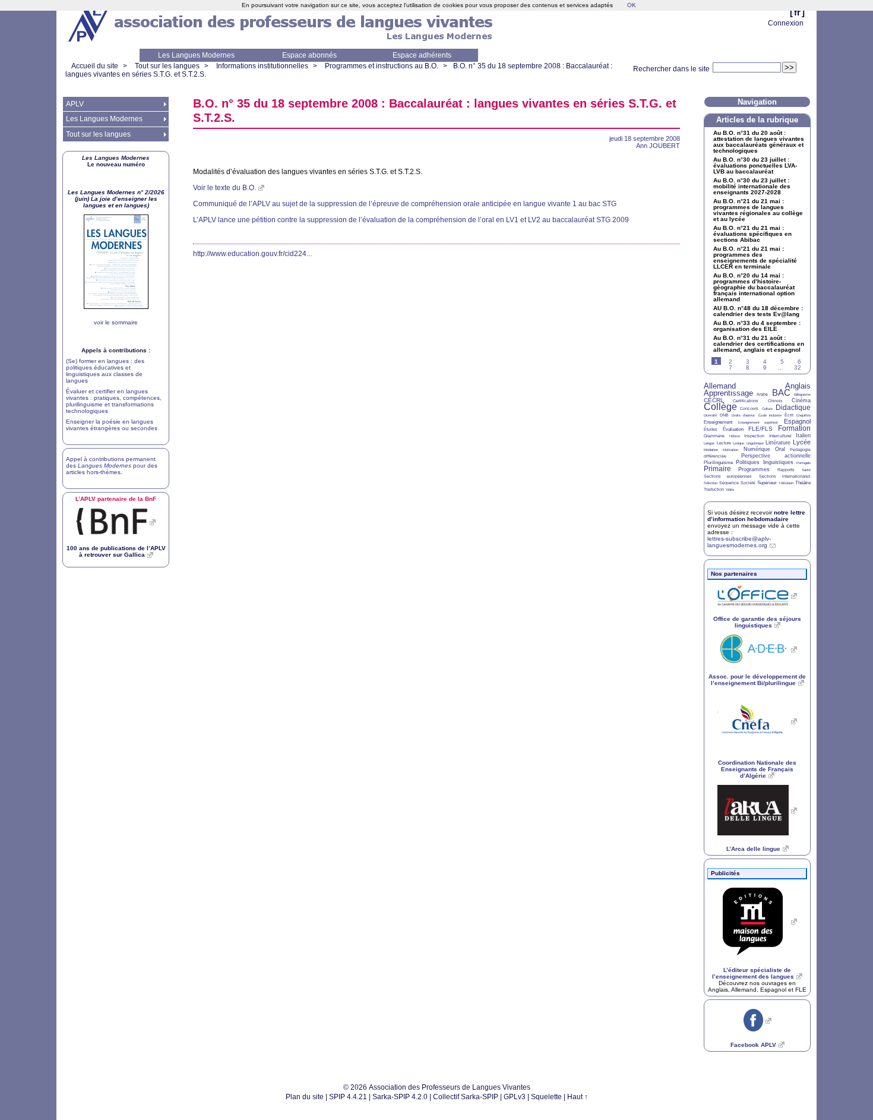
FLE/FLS (760, 428)
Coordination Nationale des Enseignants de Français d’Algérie (757, 769)
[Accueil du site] (89, 24)
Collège (720, 407)
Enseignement (718, 422)
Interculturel (780, 436)
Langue (709, 443)
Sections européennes (728, 476)
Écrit (789, 415)
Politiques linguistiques (764, 462)
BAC (781, 392)
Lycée (802, 442)
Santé (806, 470)
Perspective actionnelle (776, 456)
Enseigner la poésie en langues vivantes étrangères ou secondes (111, 424)
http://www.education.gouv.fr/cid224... (252, 254)
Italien (803, 435)
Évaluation (733, 429)
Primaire (717, 469)
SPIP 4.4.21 (348, 1097)
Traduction (714, 489)
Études (710, 429)
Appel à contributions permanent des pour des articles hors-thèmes (111, 465)
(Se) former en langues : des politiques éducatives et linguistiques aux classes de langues (105, 371)
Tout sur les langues (167, 66)
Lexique (738, 443)
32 (797, 367)
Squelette (546, 1097)
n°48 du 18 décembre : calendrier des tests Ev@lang (758, 311)
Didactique (793, 407)
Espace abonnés (309, 55)
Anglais (798, 385)
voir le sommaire (116, 322)
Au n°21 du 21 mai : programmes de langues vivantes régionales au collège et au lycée (758, 210)
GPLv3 (515, 1097)
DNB (724, 415)
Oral (780, 449)
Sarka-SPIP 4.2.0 (400, 1097)
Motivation (730, 450)
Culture (767, 409)
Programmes (754, 469)
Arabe (762, 394)
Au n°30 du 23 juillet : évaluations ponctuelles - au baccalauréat (755, 166)
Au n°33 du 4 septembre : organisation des (757, 326)
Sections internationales (785, 476)
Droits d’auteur (743, 415)
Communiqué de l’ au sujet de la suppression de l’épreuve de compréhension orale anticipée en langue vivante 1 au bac (404, 204)
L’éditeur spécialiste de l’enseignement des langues (753, 973)
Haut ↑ (577, 1097)
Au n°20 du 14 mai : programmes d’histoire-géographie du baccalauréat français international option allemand (754, 287)
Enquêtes (803, 415)
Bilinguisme (802, 394)
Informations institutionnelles (262, 66)
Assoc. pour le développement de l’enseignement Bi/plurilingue (757, 679)
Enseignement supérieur (758, 422)
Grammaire (714, 436)
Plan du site (305, 1097)
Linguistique (755, 443)
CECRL (714, 400)
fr (797, 12)
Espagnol (797, 421)
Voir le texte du (224, 188)
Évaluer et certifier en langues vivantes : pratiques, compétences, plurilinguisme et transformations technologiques (114, 401)
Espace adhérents (422, 55)
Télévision (786, 483)
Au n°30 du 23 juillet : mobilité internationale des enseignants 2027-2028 (751, 186)
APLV (75, 104)
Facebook (753, 1045)
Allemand (720, 385)
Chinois (775, 401)
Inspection (754, 436)
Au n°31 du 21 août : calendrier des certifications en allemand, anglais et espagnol (758, 344)
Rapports (786, 470)
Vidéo (730, 489)
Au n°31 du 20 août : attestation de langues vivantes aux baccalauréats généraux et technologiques (758, 142)
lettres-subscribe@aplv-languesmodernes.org (739, 541)
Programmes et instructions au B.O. (381, 66)
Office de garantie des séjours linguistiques (757, 622)
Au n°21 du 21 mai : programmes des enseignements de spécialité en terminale (755, 258)
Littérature (778, 443)
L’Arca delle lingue (753, 848)
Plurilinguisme (718, 462)
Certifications (745, 401)
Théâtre (803, 482)
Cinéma (801, 400)
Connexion (786, 23)
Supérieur (767, 482)
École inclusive (770, 415)
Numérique (757, 449)
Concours (749, 408)
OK (631, 5)
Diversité (710, 415)
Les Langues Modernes (196, 55)
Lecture (724, 443)
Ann (658, 145)
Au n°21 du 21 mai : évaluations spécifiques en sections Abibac (752, 234)
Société (748, 483)
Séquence (729, 483)
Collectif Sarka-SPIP (465, 1097)
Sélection (710, 483)
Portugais (803, 463)
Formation (794, 428)
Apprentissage (728, 393)
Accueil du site (94, 66)
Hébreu (734, 436)
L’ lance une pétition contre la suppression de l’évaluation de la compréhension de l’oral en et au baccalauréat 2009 (411, 220)
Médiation (711, 450)
